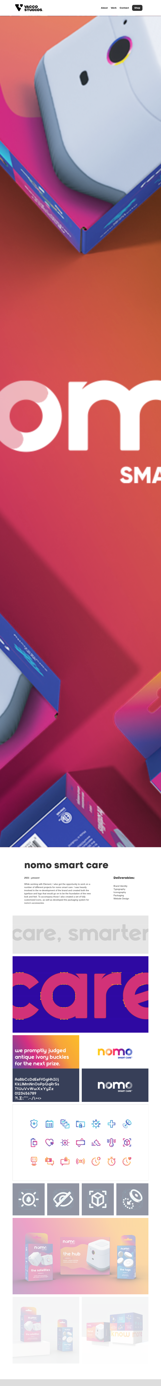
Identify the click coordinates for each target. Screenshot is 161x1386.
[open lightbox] (80, 935)
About (104, 7)
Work (114, 7)
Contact (124, 7)
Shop (137, 7)
